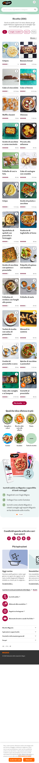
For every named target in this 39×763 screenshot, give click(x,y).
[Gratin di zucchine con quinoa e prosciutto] (10, 261)
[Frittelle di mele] (28, 293)
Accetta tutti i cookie (15, 760)
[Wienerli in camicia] (28, 325)
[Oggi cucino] (15, 567)
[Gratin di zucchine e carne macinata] (10, 137)
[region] (19, 753)
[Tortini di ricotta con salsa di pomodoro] (10, 325)
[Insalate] (19, 439)
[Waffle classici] (10, 108)
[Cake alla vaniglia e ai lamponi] (10, 386)
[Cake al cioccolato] (10, 81)
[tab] (19, 628)
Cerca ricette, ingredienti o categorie (19, 9)
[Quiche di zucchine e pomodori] (28, 356)
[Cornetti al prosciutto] (28, 386)
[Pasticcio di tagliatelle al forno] (28, 227)
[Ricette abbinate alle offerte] (19, 422)
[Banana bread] (28, 54)
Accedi (21, 514)
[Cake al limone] (28, 81)
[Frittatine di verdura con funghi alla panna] (10, 293)
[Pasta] (31, 422)
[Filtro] (4, 32)
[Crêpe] (10, 196)
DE (3, 646)
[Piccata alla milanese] (28, 137)
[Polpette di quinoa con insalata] (28, 261)
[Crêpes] (10, 54)
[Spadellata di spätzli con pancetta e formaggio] (10, 227)
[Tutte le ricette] (31, 439)
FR (7, 646)
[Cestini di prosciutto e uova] (10, 356)
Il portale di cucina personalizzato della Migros (16, 589)
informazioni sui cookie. (25, 756)
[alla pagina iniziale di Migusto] (7, 2)
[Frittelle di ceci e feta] (10, 166)
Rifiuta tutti (29, 760)
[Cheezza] (28, 108)
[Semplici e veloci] (7, 422)
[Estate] (7, 439)
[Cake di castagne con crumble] (28, 166)
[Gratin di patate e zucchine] (28, 196)
